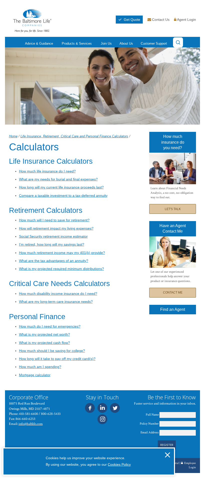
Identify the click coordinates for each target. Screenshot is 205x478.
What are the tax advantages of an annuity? (53, 261)
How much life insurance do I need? (47, 171)
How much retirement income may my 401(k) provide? (62, 253)
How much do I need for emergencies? (49, 326)
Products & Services (77, 44)
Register (166, 445)
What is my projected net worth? (44, 334)
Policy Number (149, 424)
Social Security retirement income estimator (53, 236)
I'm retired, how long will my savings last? (51, 244)
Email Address (149, 432)
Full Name (152, 415)
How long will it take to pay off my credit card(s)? (57, 359)
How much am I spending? (40, 367)
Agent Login (186, 20)
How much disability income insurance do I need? (58, 294)
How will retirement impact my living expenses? (56, 228)
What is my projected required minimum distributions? (61, 269)
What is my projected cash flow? (44, 343)
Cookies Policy (119, 464)
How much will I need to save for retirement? (54, 220)
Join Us (106, 44)
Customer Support (154, 44)
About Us (126, 44)
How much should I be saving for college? (52, 351)
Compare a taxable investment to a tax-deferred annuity (63, 196)
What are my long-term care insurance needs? (56, 302)
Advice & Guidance (39, 44)
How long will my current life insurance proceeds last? (61, 187)
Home (13, 136)
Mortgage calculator (34, 375)
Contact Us (160, 20)
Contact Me (172, 292)
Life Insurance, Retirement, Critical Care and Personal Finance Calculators (74, 136)
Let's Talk (173, 209)
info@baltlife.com (30, 423)
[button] (168, 455)
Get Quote (132, 20)
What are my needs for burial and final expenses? (58, 179)
